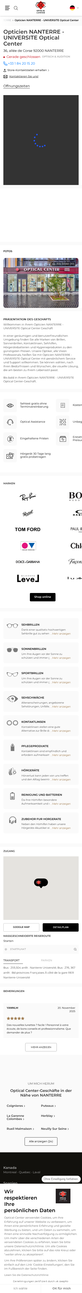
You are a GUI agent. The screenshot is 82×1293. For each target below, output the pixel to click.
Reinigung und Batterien (41, 795)
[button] (7, 8)
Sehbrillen (30, 625)
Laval (36, 1172)
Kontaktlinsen (33, 722)
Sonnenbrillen (33, 649)
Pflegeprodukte (35, 746)
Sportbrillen (32, 673)
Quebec (24, 1172)
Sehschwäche (32, 697)
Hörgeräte (30, 770)
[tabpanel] (41, 972)
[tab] (22, 960)
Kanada (10, 1168)
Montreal (10, 1172)
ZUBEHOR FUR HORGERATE (41, 819)
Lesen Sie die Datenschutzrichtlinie (26, 1275)
